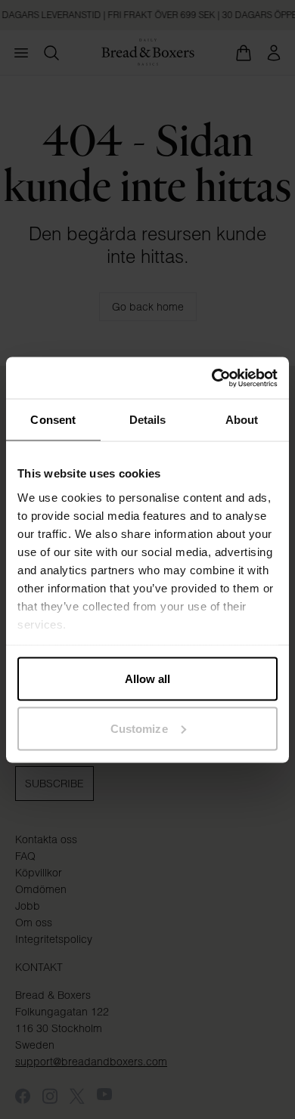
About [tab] (242, 419)
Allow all (148, 678)
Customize (139, 728)
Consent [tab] (53, 419)
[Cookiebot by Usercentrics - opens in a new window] (212, 378)
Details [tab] (147, 419)
